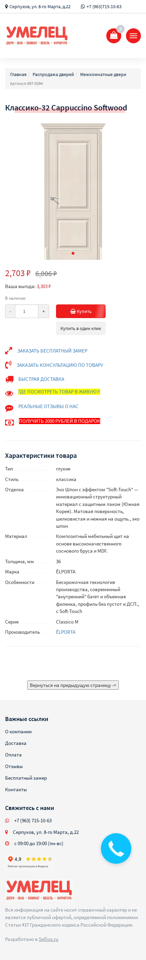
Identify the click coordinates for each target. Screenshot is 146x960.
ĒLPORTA (65, 632)
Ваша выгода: (20, 286)
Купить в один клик (80, 328)
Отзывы (14, 766)
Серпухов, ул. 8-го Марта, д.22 (40, 6)
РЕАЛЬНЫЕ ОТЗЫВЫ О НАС (48, 406)
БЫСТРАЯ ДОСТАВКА (41, 379)
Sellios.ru (48, 939)
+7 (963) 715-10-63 (33, 820)
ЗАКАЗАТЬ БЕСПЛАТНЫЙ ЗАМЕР (52, 350)
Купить (84, 311)
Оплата (13, 754)
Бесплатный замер (26, 778)
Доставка (15, 743)
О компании (18, 731)
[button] (73, 253)
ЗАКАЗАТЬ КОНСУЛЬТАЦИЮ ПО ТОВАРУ (60, 365)
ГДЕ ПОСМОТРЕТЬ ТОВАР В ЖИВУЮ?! (59, 391)
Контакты (16, 789)
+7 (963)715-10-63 (104, 6)
